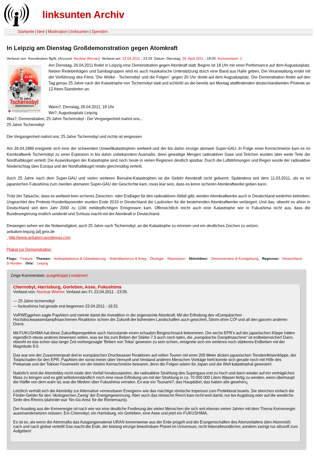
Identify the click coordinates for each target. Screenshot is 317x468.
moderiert (79, 275)
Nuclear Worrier (86, 58)
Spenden (100, 31)
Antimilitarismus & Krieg (127, 258)
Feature (26, 258)
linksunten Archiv (83, 14)
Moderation (58, 31)
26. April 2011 (193, 58)
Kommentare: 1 (230, 58)
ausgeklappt (57, 275)
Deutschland (292, 258)
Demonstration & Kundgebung (235, 258)
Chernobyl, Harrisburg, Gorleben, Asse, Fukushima (67, 287)
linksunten (80, 31)
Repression (176, 258)
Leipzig (42, 263)
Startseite (26, 31)
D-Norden (14, 263)
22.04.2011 (131, 58)
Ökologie (157, 258)
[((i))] (16, 25)
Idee (41, 31)
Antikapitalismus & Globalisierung (80, 258)
